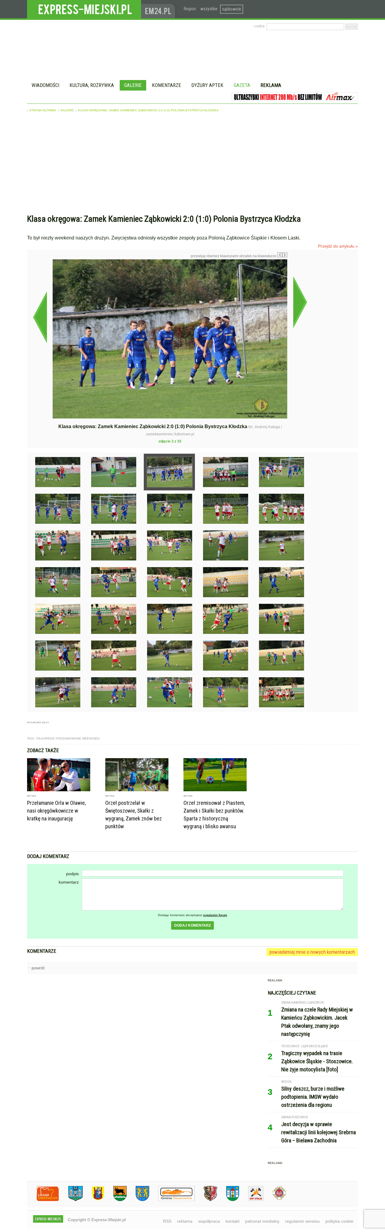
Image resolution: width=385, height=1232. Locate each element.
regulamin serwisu (302, 1221)
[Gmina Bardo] (93, 1200)
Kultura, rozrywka (91, 85)
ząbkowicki (231, 9)
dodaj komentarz (192, 925)
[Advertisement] (192, 164)
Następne (300, 302)
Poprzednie (40, 317)
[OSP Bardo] (274, 1199)
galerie (67, 110)
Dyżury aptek (207, 85)
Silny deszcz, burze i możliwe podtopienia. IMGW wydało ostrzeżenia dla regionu (312, 1096)
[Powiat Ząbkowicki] (43, 1200)
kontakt (232, 1221)
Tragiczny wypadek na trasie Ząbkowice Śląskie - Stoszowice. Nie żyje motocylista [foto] (317, 1061)
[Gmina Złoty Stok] (206, 1200)
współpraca (209, 1221)
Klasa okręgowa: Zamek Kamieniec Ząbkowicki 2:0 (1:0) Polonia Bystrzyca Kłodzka (148, 110)
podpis (72, 873)
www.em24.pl (159, 9)
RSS (167, 1221)
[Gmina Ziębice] (228, 1200)
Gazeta (242, 85)
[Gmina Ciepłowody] (115, 1200)
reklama (184, 1221)
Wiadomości (45, 85)
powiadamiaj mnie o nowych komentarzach (312, 952)
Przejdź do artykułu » (338, 246)
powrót (38, 967)
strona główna (42, 110)
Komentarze (166, 85)
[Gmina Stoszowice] (172, 1200)
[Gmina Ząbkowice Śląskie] (71, 1200)
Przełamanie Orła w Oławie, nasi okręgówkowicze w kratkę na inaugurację (56, 811)
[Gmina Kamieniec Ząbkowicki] (138, 1200)
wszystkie (208, 8)
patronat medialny (262, 1221)
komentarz (69, 882)
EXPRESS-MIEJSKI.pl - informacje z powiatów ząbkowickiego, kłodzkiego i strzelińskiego (84, 9)
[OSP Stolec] (251, 1200)
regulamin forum (215, 915)
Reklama (270, 85)
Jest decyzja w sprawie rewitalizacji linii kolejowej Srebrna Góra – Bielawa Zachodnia (318, 1132)
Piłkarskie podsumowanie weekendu (68, 738)
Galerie (133, 85)
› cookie (258, 26)
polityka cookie (339, 1221)
